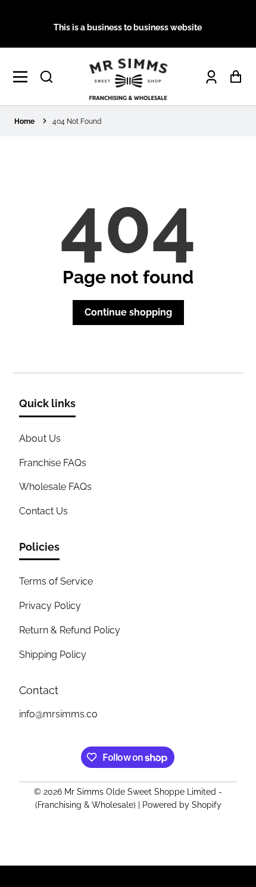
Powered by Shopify (181, 805)
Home (24, 121)
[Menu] (23, 77)
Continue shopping (128, 312)
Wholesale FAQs (55, 486)
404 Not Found (76, 121)
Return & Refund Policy (69, 630)
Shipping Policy (52, 654)
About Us (40, 438)
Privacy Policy (50, 605)
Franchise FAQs (52, 463)
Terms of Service (56, 581)
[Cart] (232, 76)
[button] (46, 76)
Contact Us (43, 511)
